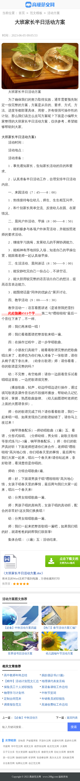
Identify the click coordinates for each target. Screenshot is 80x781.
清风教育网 (68, 757)
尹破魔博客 (32, 740)
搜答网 (70, 752)
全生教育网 (9, 763)
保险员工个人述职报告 (18, 687)
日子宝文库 (9, 752)
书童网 (6, 746)
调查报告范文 (12, 704)
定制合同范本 (12, 698)
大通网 (63, 746)
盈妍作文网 (70, 740)
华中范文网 (17, 746)
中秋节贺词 (49, 692)
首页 (22, 13)
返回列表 (72, 717)
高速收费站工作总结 (55, 704)
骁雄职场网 (21, 757)
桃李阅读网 (40, 746)
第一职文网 (9, 757)
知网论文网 (21, 763)
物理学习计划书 (14, 692)
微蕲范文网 (47, 752)
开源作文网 (45, 740)
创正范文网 (34, 763)
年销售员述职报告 (53, 698)
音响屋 (21, 740)
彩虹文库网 (60, 752)
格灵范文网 (53, 746)
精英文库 (28, 746)
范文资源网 (21, 752)
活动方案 (53, 13)
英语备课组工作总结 (55, 687)
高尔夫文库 (55, 757)
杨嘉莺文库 (34, 752)
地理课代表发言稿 (53, 681)
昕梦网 (32, 757)
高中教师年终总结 (15, 675)
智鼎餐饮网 (42, 757)
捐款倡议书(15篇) (53, 675)
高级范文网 (35, 776)
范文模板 (36, 13)
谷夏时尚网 (57, 740)
